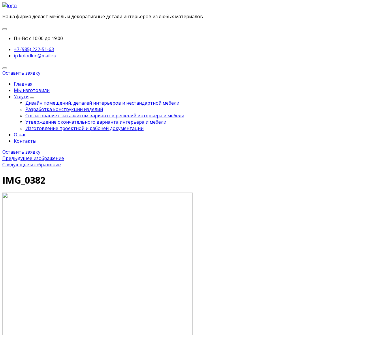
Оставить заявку (21, 73)
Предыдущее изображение (33, 158)
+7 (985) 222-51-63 (34, 49)
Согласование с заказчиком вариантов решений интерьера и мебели (104, 115)
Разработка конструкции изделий (64, 109)
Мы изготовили (32, 90)
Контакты (25, 141)
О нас (20, 134)
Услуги (21, 96)
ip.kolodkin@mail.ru (35, 55)
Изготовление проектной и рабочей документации (84, 128)
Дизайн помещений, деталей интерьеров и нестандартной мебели (102, 103)
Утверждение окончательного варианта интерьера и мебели (95, 122)
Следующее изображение (31, 164)
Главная (23, 84)
